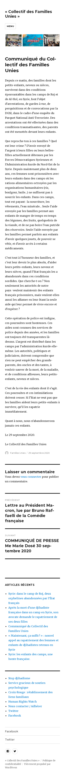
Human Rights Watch (22, 701)
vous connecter (30, 476)
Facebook (14, 715)
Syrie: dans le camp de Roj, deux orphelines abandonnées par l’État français (31, 598)
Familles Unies (18, 453)
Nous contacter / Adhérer (25, 706)
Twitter (13, 711)
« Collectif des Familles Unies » (22, 760)
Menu (10, 26)
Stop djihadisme (19, 678)
